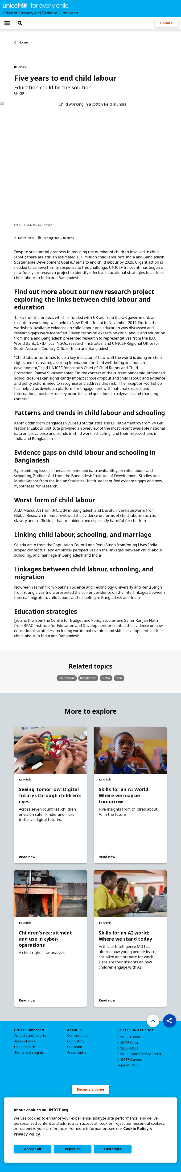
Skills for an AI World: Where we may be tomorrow (124, 795)
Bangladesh (88, 678)
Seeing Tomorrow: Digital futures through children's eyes (50, 795)
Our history (75, 1041)
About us (74, 1030)
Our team (74, 1047)
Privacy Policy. (27, 1134)
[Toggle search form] (19, 23)
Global (106, 678)
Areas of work (25, 1041)
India (119, 678)
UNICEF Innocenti (29, 1030)
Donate (166, 23)
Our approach (24, 1047)
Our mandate (77, 1035)
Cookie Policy (135, 1128)
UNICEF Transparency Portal (139, 1054)
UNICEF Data (127, 1043)
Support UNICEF (129, 1065)
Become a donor (90, 1089)
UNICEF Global (128, 1037)
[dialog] (90, 1130)
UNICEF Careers (129, 1059)
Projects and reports (30, 1035)
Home (23, 42)
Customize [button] (113, 1149)
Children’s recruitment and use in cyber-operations (45, 939)
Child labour (66, 678)
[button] (169, 1020)
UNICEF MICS (127, 1048)
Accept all (32, 1149)
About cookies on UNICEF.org (41, 1110)
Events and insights (29, 1052)
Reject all (73, 1149)
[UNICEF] (35, 5)
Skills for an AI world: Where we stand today (125, 936)
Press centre (76, 1052)
